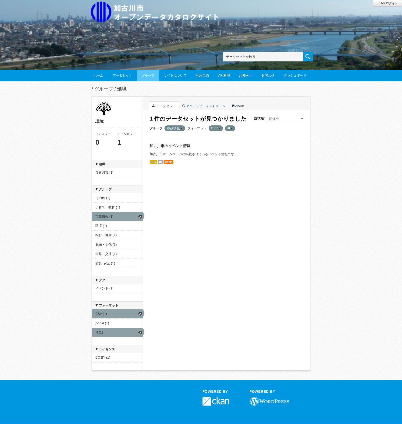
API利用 (224, 75)
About (239, 106)
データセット (122, 75)
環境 (122, 88)
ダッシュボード (295, 75)
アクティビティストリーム (205, 106)
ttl (160, 162)
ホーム (98, 75)
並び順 (259, 118)
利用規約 (202, 75)
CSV (153, 162)
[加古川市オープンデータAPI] (157, 6)
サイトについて (175, 75)
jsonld (168, 162)
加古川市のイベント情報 (170, 146)
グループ (147, 75)
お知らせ (245, 75)
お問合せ (268, 75)
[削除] (182, 128)
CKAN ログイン (387, 3)
